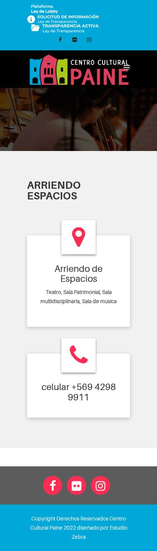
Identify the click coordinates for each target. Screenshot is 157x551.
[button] (125, 67)
